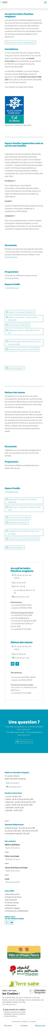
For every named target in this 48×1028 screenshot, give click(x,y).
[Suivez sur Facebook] (17, 664)
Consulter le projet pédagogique (21, 42)
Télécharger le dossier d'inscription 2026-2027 (22, 500)
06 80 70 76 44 (14, 859)
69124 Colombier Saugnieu (15, 778)
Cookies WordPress (10, 1016)
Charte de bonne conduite (19, 517)
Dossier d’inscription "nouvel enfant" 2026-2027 (23, 318)
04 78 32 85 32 (14, 848)
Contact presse (12, 902)
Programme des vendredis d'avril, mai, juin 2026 (23, 532)
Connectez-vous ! (12, 288)
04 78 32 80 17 (13, 783)
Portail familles (11, 257)
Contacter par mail (21, 597)
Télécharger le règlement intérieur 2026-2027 (24, 508)
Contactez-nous (25, 742)
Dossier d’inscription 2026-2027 (21, 312)
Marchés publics (12, 894)
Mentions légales (13, 908)
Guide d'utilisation (15, 368)
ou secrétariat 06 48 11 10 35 (24, 591)
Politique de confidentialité (17, 911)
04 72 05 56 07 (20, 583)
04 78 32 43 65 (14, 871)
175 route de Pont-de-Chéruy (23, 647)
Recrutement (11, 900)
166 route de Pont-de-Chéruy (23, 576)
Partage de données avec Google (15, 1012)
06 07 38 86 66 (20, 654)
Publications (11, 905)
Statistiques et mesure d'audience (15, 1014)
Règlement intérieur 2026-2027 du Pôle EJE (24, 331)
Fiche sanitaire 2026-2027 (18, 325)
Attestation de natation (17, 522)
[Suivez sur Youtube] (12, 922)
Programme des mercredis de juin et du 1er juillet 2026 (24, 342)
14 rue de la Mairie (12, 776)
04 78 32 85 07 (14, 882)
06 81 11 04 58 (19, 586)
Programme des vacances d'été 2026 (23, 349)
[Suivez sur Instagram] (12, 664)
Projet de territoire (13, 897)
